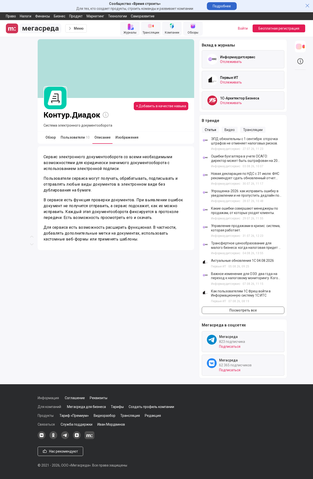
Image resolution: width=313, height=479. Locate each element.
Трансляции (253, 130)
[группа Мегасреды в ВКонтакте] (41, 438)
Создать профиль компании (151, 407)
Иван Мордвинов (111, 424)
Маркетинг (95, 16)
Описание (102, 137)
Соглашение (75, 398)
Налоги (25, 16)
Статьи (210, 130)
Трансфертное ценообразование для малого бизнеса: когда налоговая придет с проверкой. (245, 245)
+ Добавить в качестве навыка (161, 106)
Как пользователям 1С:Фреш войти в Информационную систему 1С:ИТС (241, 293)
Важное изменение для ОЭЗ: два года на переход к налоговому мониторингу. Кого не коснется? (244, 276)
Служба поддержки (76, 424)
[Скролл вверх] (32, 120)
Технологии (117, 16)
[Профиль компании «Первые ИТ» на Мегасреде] (212, 79)
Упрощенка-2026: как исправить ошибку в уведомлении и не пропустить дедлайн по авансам (245, 193)
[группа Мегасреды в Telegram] (65, 438)
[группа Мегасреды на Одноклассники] (53, 438)
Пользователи (75, 137)
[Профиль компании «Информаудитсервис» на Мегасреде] (212, 59)
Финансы (42, 16)
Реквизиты (98, 398)
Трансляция (130, 416)
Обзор (50, 137)
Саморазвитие (143, 16)
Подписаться (229, 346)
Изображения (126, 137)
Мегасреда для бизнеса (86, 407)
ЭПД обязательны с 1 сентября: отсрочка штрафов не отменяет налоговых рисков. (244, 141)
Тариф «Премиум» (74, 416)
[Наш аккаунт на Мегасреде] (89, 438)
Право (11, 16)
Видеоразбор (104, 416)
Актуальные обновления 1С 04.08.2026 (242, 261)
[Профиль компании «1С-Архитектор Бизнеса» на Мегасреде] (212, 100)
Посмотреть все (243, 310)
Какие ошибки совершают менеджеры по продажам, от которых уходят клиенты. (244, 210)
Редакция (153, 416)
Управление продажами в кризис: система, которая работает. (245, 228)
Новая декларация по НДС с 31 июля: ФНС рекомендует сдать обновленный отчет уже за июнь (245, 176)
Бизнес (59, 16)
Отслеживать (231, 61)
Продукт (76, 16)
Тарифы (117, 407)
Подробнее (222, 6)
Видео (229, 130)
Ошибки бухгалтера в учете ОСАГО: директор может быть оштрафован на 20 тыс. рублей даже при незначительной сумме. (244, 158)
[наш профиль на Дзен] (77, 438)
